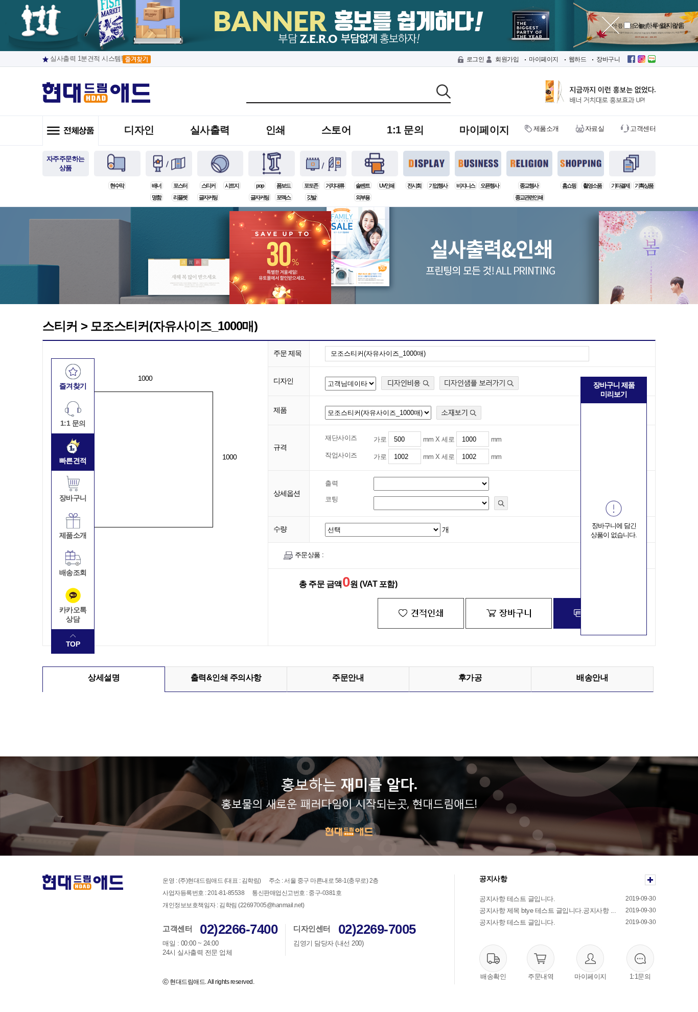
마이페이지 (544, 59)
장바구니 (608, 59)
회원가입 (507, 59)
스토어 (336, 129)
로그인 (475, 59)
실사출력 (210, 129)
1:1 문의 (405, 129)
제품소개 (546, 128)
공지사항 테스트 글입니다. (517, 899)
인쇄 (276, 129)
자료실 (594, 128)
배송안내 (592, 677)
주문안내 (348, 677)
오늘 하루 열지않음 (657, 25)
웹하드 (578, 59)
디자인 (139, 129)
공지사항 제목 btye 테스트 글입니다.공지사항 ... (547, 910)
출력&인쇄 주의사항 (226, 677)
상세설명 (104, 677)
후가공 (470, 677)
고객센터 (643, 128)
